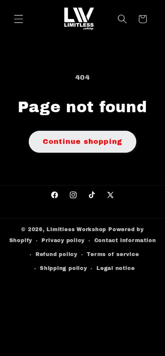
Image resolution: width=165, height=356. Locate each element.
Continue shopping (82, 141)
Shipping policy (63, 268)
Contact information (125, 240)
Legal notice (115, 268)
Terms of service (113, 254)
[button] (18, 19)
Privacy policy (63, 240)
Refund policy (56, 254)
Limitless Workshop (76, 229)
